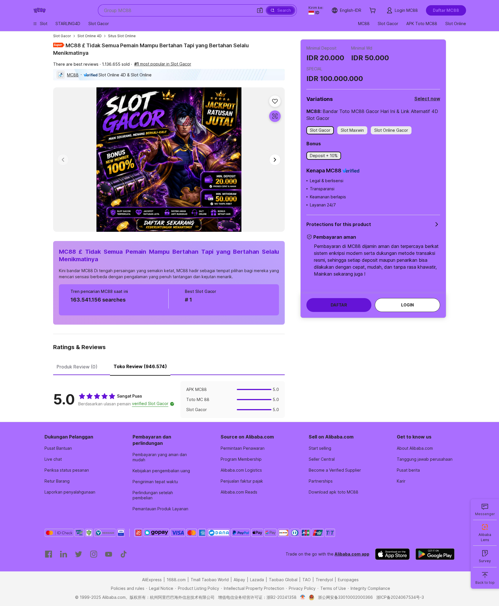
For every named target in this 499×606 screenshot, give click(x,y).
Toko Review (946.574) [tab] (140, 366)
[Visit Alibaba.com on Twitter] (79, 554)
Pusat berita (408, 470)
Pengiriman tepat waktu (155, 481)
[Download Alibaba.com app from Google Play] (435, 554)
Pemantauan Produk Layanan (160, 508)
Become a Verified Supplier (335, 470)
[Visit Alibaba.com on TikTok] (124, 554)
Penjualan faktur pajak (242, 481)
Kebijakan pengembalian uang (161, 470)
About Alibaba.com (415, 448)
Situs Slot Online (122, 36)
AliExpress (152, 579)
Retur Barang (57, 481)
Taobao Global (283, 579)
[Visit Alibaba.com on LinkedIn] (63, 554)
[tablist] (169, 366)
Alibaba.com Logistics (241, 470)
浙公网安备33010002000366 (345, 597)
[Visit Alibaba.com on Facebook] (48, 554)
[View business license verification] (303, 597)
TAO (306, 579)
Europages (348, 579)
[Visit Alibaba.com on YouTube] (109, 554)
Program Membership (241, 459)
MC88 (73, 74)
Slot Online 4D (89, 36)
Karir (401, 481)
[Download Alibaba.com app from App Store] (392, 554)
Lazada (257, 579)
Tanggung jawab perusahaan (425, 459)
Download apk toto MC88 (333, 492)
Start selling (320, 448)
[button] (259, 10)
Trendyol (324, 579)
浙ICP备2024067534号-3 (400, 597)
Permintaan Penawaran (243, 448)
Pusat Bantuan (58, 448)
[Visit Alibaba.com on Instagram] (94, 554)
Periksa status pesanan (66, 470)
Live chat (53, 459)
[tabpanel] (169, 399)
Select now (427, 98)
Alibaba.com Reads (239, 492)
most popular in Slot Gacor (162, 63)
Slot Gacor (62, 36)
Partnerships (321, 481)
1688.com (176, 579)
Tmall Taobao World (210, 579)
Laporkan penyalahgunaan (69, 492)
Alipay (239, 579)
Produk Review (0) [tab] (77, 367)
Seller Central (322, 459)
